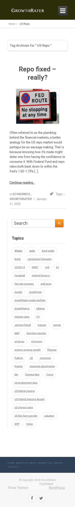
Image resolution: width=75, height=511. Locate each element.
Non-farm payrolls (36, 333)
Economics (22, 194)
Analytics (22, 463)
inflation (40, 308)
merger (57, 325)
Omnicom (36, 341)
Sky (16, 374)
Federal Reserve (41, 275)
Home (11, 463)
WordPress (57, 488)
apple (32, 250)
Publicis (18, 358)
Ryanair (18, 366)
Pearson (52, 349)
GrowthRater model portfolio (29, 300)
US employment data (25, 382)
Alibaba (18, 250)
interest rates (21, 316)
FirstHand (46, 484)
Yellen (29, 424)
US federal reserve (24, 391)
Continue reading (21, 182)
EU (57, 267)
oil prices (19, 341)
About (33, 463)
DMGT (35, 267)
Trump (49, 374)
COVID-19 (19, 267)
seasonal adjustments (42, 366)
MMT (17, 333)
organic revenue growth (27, 349)
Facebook (19, 275)
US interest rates (23, 407)
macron (42, 325)
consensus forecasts (40, 259)
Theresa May (32, 374)
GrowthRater (21, 199)
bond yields (48, 250)
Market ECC (45, 463)
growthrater (35, 292)
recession (45, 358)
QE (31, 358)
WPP (16, 424)
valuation (49, 415)
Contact (13, 467)
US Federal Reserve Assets (29, 399)
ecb (47, 267)
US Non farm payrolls (25, 415)
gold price (46, 283)
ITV (38, 316)
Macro (58, 463)
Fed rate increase (24, 283)
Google (18, 292)
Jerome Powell (22, 325)
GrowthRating (21, 308)
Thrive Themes (18, 488)
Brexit (17, 259)
